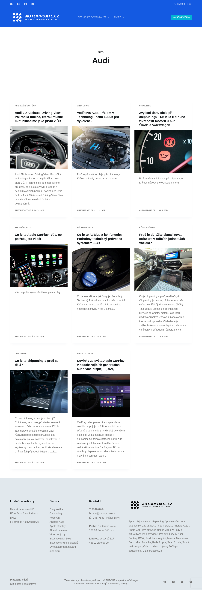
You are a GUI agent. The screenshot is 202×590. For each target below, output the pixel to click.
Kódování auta (23, 228)
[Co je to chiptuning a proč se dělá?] (39, 391)
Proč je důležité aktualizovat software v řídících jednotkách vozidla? (162, 239)
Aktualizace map (59, 530)
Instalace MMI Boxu (60, 538)
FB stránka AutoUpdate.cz (24, 522)
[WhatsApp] (32, 4)
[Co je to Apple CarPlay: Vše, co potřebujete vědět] (39, 265)
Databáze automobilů (22, 509)
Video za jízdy (57, 534)
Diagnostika (56, 509)
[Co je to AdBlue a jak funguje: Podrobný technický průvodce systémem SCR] (101, 269)
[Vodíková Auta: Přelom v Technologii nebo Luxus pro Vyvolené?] (101, 147)
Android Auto (57, 522)
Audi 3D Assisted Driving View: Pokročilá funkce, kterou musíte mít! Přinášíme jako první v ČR (39, 117)
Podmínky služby (118, 583)
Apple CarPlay (85, 354)
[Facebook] (18, 4)
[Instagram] (25, 4)
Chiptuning (83, 106)
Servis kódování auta (92, 17)
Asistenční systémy (25, 106)
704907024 (98, 509)
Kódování (55, 517)
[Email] (11, 4)
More (117, 17)
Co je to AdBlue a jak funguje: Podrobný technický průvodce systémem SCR (99, 239)
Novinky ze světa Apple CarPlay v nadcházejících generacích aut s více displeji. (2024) (101, 365)
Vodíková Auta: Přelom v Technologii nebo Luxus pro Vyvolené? (98, 117)
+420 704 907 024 (181, 17)
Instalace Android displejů (64, 542)
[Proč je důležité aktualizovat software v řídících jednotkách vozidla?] (163, 269)
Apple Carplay (58, 526)
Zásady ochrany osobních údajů (90, 583)
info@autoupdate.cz (103, 513)
